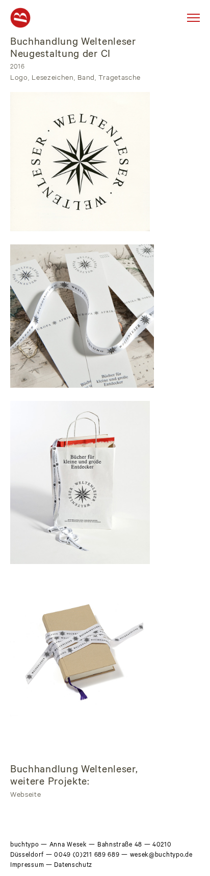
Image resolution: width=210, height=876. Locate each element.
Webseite (25, 796)
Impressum (27, 865)
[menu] (193, 18)
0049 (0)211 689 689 (86, 855)
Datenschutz (73, 865)
